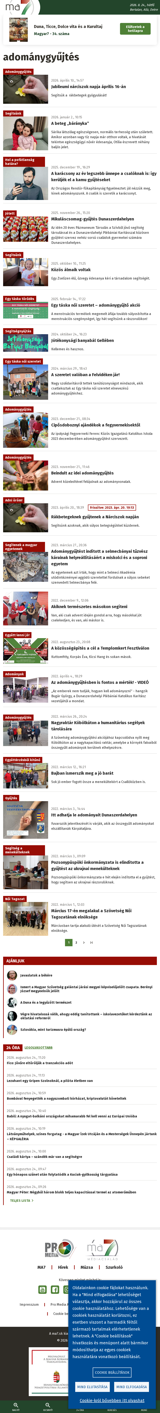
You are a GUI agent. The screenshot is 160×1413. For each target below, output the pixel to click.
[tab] (13, 1047)
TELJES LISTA (20, 1201)
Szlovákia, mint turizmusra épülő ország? (53, 1030)
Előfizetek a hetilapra (135, 29)
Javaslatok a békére (36, 975)
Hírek (63, 1267)
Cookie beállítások (67, 1314)
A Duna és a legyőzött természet (45, 1002)
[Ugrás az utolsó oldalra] (91, 942)
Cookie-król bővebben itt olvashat (112, 1400)
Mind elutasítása (92, 1387)
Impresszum (29, 1305)
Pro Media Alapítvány (66, 1305)
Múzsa (87, 1267)
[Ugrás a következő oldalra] (84, 942)
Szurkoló (114, 1267)
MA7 (42, 1267)
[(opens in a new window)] (42, 1289)
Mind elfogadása (131, 1387)
